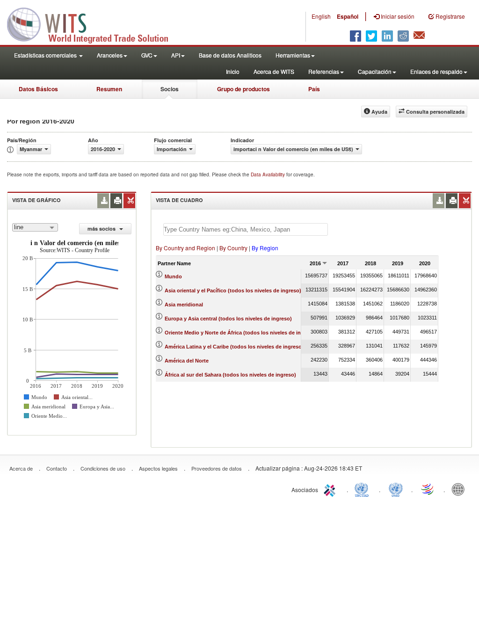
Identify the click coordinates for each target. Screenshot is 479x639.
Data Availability (268, 174)
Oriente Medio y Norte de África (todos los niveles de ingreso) (241, 332)
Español (347, 16)
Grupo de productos (243, 89)
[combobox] (35, 227)
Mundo (173, 276)
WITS (93, 23)
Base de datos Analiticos (230, 55)
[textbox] (245, 229)
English (321, 16)
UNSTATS (395, 488)
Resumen (109, 89)
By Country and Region (185, 248)
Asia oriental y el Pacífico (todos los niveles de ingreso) (233, 290)
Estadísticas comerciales (46, 55)
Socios (169, 89)
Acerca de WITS (274, 71)
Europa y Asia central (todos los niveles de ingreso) (228, 318)
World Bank (460, 488)
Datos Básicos (38, 89)
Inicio (233, 71)
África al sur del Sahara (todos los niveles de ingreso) (230, 375)
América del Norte (187, 360)
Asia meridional (184, 304)
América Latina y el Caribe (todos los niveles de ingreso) (234, 346)
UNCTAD (363, 488)
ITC (331, 488)
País (314, 89)
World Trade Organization (428, 488)
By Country (233, 248)
